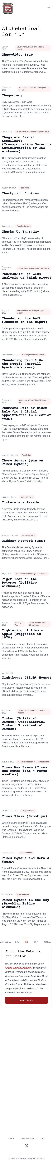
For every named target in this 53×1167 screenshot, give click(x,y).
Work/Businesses (23, 226)
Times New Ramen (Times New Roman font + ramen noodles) (24, 770)
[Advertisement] (26, 1038)
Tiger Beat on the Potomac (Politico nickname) (19, 582)
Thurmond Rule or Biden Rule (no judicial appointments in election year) (26, 413)
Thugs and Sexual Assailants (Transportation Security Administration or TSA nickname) (26, 144)
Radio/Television (28, 535)
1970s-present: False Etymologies (37, 624)
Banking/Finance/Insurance (33, 355)
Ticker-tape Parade (20, 503)
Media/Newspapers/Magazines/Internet (33, 268)
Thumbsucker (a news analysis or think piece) (26, 276)
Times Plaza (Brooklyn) (24, 816)
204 (7, 942)
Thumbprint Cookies (20, 193)
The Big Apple (18, 624)
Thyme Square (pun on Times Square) (22, 462)
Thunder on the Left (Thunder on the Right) (24, 320)
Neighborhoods (28, 811)
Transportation (23, 895)
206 (26, 942)
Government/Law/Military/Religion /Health (30, 48)
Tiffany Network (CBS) (23, 541)
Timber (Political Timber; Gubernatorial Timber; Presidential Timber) (23, 723)
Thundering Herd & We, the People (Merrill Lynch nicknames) (23, 363)
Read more (34, 1001)
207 (36, 942)
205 (17, 942)
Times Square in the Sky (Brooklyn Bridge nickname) (25, 903)
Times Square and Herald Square (25, 860)
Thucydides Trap (17, 55)
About (11, 1139)
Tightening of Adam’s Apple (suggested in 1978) (22, 634)
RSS (43, 1139)
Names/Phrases (27, 497)
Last (49, 942)
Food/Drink (24, 188)
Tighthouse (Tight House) (26, 678)
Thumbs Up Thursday (20, 232)
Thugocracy (12, 95)
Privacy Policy (27, 1139)
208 (45, 942)
